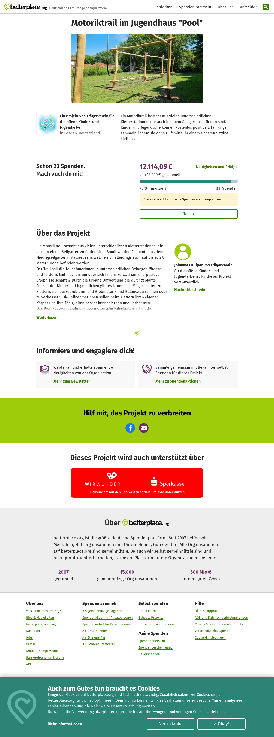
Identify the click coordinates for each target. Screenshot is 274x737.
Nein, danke (171, 724)
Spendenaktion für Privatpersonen (107, 617)
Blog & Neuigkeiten (40, 617)
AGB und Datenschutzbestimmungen (221, 617)
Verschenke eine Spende (212, 631)
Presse (31, 644)
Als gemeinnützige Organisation (105, 611)
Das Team (33, 631)
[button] (130, 428)
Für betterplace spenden (156, 624)
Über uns (225, 7)
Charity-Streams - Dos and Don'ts (219, 624)
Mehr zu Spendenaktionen (178, 381)
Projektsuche (148, 611)
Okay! (223, 724)
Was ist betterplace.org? (43, 611)
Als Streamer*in (93, 637)
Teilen (188, 214)
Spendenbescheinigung (155, 647)
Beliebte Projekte (150, 617)
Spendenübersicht (151, 641)
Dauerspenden (149, 654)
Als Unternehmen (95, 631)
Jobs (29, 637)
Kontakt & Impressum (42, 651)
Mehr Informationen (65, 724)
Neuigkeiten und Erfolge (217, 166)
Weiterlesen (46, 317)
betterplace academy (41, 624)
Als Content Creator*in (98, 644)
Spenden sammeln (195, 7)
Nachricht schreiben (191, 289)
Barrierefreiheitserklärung (45, 657)
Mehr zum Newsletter (71, 381)
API (28, 664)
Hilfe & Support (206, 611)
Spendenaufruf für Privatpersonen (107, 624)
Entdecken (163, 7)
